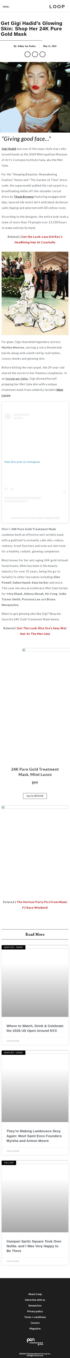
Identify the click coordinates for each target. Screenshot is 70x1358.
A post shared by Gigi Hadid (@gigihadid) (35, 517)
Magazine (35, 1328)
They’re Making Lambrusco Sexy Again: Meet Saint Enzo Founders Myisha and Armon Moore (34, 1136)
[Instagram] (30, 1285)
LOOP (57, 6)
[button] (27, 54)
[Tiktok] (50, 1285)
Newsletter (35, 1305)
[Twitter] (20, 1285)
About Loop (35, 1294)
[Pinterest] (59, 1285)
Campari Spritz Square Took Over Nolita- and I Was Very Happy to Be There (34, 1246)
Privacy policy (35, 1311)
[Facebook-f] (10, 1285)
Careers (35, 1322)
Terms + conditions (35, 1317)
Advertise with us (35, 1299)
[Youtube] (40, 1285)
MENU (6, 6)
